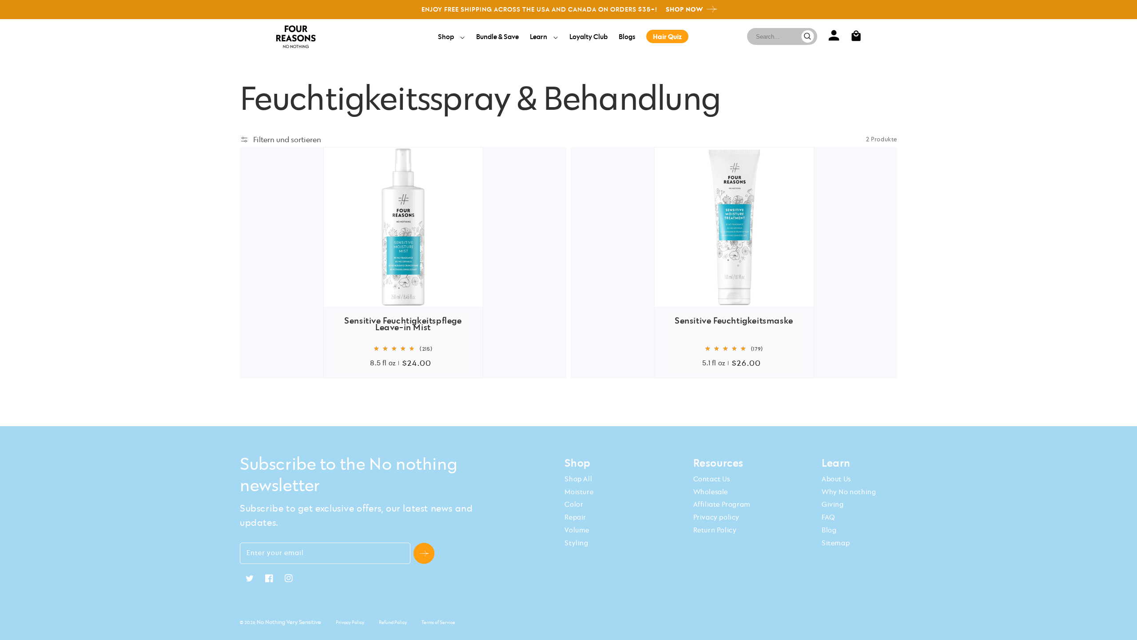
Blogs (627, 36)
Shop (446, 36)
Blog (829, 529)
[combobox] (779, 36)
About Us (836, 478)
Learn (539, 36)
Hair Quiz (667, 36)
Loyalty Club (588, 36)
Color (574, 504)
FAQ (828, 516)
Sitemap (836, 542)
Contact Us (711, 478)
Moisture (579, 491)
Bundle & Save (497, 36)
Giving (833, 504)
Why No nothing (849, 491)
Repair (575, 516)
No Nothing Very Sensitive (289, 621)
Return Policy (715, 529)
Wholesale (710, 491)
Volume (577, 529)
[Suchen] (807, 36)
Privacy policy (716, 516)
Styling (576, 542)
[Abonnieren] (423, 553)
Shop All (578, 478)
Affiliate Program (722, 504)
